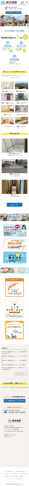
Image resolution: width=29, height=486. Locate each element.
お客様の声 (7, 476)
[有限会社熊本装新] (14, 422)
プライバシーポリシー (11, 478)
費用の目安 (24, 473)
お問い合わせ (20, 478)
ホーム (4, 471)
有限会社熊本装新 (10, 484)
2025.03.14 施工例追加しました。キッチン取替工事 (14, 364)
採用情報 (21, 476)
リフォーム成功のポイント (15, 473)
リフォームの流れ (4, 473)
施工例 (23, 471)
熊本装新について (11, 471)
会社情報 (18, 471)
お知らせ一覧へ (20, 374)
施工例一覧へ (14, 204)
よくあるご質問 (14, 476)
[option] (14, 148)
